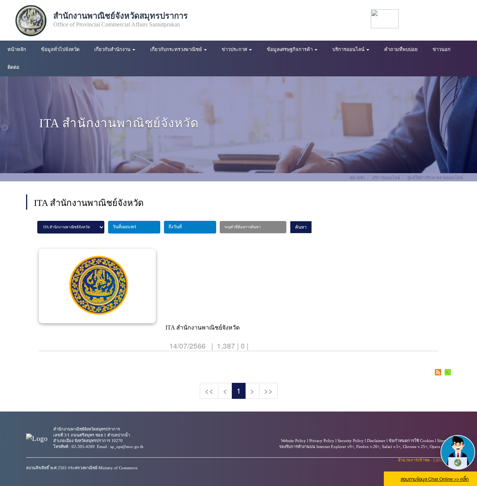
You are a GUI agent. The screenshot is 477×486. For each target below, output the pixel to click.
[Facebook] (415, 19)
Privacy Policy (321, 440)
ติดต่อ (13, 67)
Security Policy (351, 440)
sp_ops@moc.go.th (126, 446)
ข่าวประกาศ (235, 49)
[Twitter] (445, 19)
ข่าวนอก (442, 49)
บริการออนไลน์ (349, 49)
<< (209, 390)
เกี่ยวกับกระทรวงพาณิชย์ (176, 49)
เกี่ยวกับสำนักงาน (113, 49)
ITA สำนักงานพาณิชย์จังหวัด (202, 327)
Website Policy (293, 440)
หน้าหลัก (16, 49)
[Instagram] (461, 19)
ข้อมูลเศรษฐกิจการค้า (290, 49)
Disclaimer (376, 440)
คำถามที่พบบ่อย (401, 49)
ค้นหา (301, 227)
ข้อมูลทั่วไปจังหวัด (60, 49)
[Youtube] (430, 19)
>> (268, 390)
